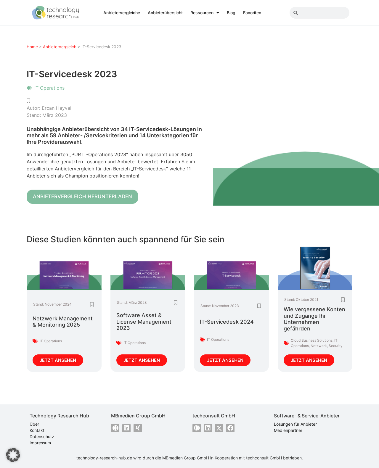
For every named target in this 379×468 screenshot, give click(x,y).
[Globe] (115, 428)
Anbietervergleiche (121, 12)
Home (32, 46)
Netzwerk (319, 345)
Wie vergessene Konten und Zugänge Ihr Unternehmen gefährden (314, 319)
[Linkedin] (126, 428)
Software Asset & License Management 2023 (143, 321)
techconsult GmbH (264, 457)
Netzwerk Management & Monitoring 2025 (63, 321)
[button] (13, 455)
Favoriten (252, 12)
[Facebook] (230, 428)
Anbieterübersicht (165, 12)
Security (336, 345)
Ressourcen (201, 12)
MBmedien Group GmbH (185, 457)
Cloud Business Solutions (312, 340)
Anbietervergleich (59, 46)
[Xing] (138, 428)
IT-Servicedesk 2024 (227, 322)
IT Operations (49, 88)
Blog (231, 12)
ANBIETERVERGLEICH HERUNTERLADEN (82, 196)
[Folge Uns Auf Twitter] (219, 428)
